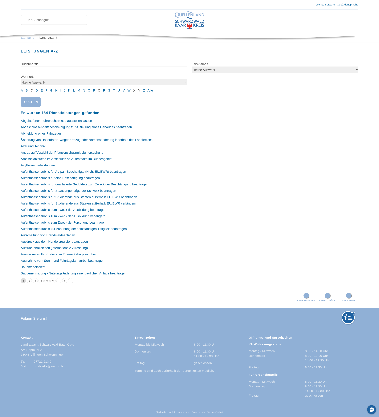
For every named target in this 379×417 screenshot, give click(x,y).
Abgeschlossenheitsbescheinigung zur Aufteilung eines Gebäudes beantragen (76, 127)
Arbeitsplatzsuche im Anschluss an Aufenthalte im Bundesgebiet (66, 159)
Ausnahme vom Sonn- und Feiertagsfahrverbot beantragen (62, 260)
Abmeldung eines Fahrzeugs (41, 133)
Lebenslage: (200, 64)
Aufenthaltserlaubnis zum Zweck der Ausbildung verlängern (63, 216)
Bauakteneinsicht (33, 267)
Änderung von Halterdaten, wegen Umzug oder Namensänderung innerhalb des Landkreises (86, 140)
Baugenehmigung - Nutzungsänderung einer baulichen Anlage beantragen (73, 273)
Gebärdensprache (347, 4)
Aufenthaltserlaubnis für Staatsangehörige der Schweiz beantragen (68, 191)
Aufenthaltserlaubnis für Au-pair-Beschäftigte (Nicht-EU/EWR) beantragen (73, 171)
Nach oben (348, 300)
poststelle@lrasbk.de (49, 366)
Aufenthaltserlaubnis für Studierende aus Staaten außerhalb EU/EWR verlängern (78, 203)
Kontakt (172, 412)
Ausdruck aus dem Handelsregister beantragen (54, 241)
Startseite (27, 37)
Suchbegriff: (29, 64)
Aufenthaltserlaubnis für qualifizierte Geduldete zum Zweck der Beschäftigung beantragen (84, 184)
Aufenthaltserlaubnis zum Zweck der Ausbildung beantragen (63, 210)
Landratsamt (48, 37)
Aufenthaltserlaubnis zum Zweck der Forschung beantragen (63, 222)
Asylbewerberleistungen (38, 165)
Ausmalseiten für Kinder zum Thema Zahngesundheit (59, 254)
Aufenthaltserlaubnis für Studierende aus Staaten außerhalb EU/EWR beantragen (79, 197)
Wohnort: (27, 77)
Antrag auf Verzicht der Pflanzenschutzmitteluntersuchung (62, 152)
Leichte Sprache (325, 4)
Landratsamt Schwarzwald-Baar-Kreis (47, 344)
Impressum (184, 412)
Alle (150, 90)
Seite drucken (306, 300)
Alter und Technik (33, 146)
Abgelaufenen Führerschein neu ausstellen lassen (56, 121)
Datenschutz (198, 412)
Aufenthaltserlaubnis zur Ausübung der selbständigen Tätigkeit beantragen (74, 229)
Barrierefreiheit (215, 412)
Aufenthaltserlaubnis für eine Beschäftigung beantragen (60, 178)
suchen (31, 102)
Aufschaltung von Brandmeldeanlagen (48, 235)
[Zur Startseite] (189, 20)
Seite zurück (327, 300)
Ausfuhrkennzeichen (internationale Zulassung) (54, 248)
